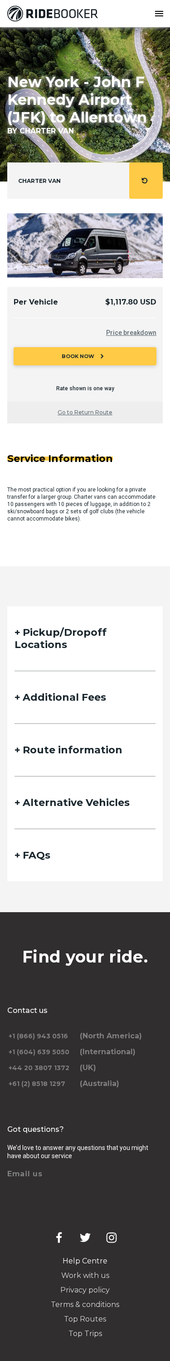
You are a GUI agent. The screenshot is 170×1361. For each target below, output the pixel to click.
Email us (25, 1173)
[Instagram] (111, 1237)
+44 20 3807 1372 (39, 1068)
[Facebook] (59, 1237)
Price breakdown (131, 332)
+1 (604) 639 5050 (39, 1052)
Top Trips (85, 1333)
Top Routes (85, 1319)
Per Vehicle (36, 302)
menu (159, 13)
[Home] (54, 13)
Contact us (27, 1010)
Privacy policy (85, 1290)
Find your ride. (85, 957)
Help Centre (85, 1261)
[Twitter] (85, 1237)
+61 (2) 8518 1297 (37, 1084)
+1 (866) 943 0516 (38, 1036)
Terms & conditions (85, 1304)
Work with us (85, 1275)
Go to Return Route (85, 412)
